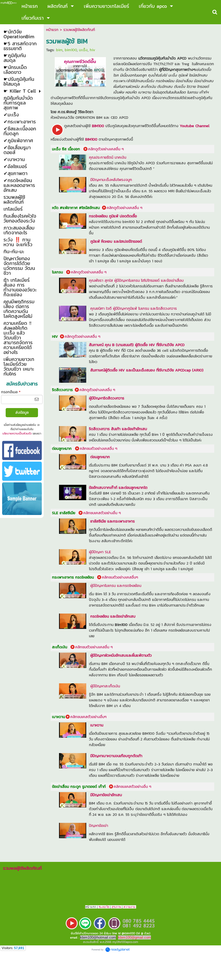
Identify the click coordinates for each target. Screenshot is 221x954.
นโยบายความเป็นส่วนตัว (17, 433)
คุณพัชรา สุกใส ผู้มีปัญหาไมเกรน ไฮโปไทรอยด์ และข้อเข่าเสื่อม (136, 280)
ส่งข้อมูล (22, 412)
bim (59, 50)
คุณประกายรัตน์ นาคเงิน (108, 157)
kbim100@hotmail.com (98, 937)
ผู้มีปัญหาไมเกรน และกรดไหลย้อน (115, 586)
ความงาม (129, 906)
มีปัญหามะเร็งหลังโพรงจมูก (112, 180)
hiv (92, 50)
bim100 (71, 50)
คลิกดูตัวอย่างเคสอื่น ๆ (106, 149)
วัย (107, 906)
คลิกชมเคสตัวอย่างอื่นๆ (89, 717)
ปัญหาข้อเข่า (98, 825)
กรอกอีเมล (10, 392)
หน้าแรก (52, 30)
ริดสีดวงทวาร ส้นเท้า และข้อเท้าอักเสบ (118, 429)
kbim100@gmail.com (134, 937)
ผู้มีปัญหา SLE (100, 552)
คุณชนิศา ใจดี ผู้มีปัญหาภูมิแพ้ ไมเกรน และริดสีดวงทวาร (133, 308)
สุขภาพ (116, 906)
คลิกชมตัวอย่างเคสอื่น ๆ (99, 448)
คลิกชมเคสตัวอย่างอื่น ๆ (102, 513)
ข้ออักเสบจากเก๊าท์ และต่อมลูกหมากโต (118, 487)
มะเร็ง (83, 50)
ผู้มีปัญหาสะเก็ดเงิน (104, 686)
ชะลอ (102, 906)
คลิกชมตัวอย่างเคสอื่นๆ (120, 577)
